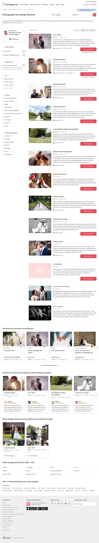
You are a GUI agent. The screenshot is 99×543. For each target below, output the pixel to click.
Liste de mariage (38, 490)
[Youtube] (65, 503)
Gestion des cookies (7, 512)
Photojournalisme (9, 142)
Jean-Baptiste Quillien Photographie (65, 129)
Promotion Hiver (9, 350)
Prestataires (45, 4)
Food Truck (77, 490)
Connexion (86, 4)
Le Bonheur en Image (60, 219)
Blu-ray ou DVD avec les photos (13, 113)
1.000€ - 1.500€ (9, 85)
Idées (62, 4)
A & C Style (57, 35)
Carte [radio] (93, 30)
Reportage (7, 148)
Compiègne (29, 467)
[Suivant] (96, 347)
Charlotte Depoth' (59, 84)
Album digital (8, 107)
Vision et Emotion (59, 107)
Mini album (7, 116)
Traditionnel (8, 136)
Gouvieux (76, 471)
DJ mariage (92, 490)
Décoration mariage (80, 488)
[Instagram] (62, 503)
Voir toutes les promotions (48, 365)
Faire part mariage (17, 488)
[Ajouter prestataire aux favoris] (49, 35)
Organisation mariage (50, 490)
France (80, 504)
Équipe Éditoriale (6, 525)
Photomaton (8, 120)
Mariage (4, 9)
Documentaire (8, 154)
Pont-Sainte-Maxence (56, 471)
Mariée (52, 4)
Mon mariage (24, 4)
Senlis (52, 467)
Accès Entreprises (92, 1)
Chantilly (4, 467)
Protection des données (8, 509)
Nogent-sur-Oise (31, 474)
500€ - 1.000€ (9, 82)
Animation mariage (18, 490)
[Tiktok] (69, 503)
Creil (75, 467)
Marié (57, 4)
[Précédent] (2, 347)
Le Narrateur (57, 264)
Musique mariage (51, 488)
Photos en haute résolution (12, 110)
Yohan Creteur (58, 242)
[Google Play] (42, 509)
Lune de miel (60, 490)
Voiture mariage (61, 488)
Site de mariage (6, 529)
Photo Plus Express (59, 174)
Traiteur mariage (6, 488)
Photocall (7, 123)
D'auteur (7, 145)
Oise (25, 9)
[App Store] (32, 509)
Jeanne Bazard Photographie (61, 286)
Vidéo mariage (41, 488)
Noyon (28, 471)
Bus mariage (70, 488)
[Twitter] (55, 503)
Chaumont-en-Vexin (55, 474)
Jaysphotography (59, 59)
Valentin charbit (58, 197)
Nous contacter (88, 49)
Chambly (4, 471)
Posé (6, 151)
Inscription (93, 4)
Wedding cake (69, 490)
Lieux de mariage (35, 4)
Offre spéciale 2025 (57, 350)
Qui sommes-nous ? (7, 523)
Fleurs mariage (28, 490)
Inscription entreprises (7, 521)
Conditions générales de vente (10, 507)
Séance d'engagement (11, 98)
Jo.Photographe (57, 306)
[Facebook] (52, 503)
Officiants (84, 490)
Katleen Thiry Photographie (62, 152)
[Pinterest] (58, 503)
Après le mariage (9, 101)
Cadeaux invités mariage (29, 488)
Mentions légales (6, 505)
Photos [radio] (85, 30)
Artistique (7, 139)
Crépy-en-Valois (6, 474)
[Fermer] (23, 30)
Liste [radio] (78, 30)
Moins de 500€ (9, 79)
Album (6, 104)
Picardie (20, 9)
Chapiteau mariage (7, 490)
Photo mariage (12, 9)
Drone (6, 126)
